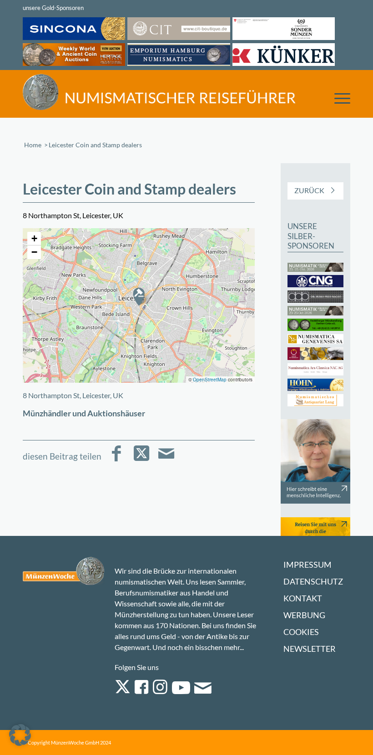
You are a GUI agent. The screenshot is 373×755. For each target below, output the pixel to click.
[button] (139, 296)
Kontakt (302, 598)
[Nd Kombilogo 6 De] (159, 92)
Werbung (304, 615)
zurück (309, 190)
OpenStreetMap (210, 379)
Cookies (301, 632)
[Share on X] (141, 459)
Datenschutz (313, 581)
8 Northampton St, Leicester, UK (73, 395)
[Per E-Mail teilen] (166, 459)
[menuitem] (337, 95)
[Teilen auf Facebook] (116, 459)
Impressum (307, 565)
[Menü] (337, 97)
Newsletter (309, 649)
